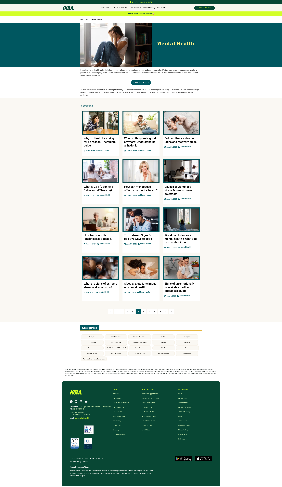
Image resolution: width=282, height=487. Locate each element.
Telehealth (187, 353)
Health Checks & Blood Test (116, 348)
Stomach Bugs (140, 353)
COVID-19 (92, 342)
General (187, 342)
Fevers (163, 342)
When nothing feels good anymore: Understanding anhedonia (140, 142)
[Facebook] (71, 401)
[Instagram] (81, 401)
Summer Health (163, 353)
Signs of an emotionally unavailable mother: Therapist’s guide (179, 287)
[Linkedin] (76, 401)
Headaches (92, 348)
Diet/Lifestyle (116, 342)
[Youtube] (86, 401)
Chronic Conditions (139, 337)
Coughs (187, 337)
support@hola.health (82, 418)
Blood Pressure (116, 337)
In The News (164, 348)
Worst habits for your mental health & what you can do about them (180, 239)
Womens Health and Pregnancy (94, 359)
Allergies (92, 337)
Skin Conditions (115, 353)
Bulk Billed (161, 8)
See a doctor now (141, 82)
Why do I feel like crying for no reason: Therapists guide (100, 142)
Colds (163, 337)
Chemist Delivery (149, 8)
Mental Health (96, 19)
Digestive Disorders (140, 342)
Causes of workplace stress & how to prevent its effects (179, 190)
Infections (187, 348)
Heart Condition (140, 348)
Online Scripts (136, 8)
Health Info (84, 19)
